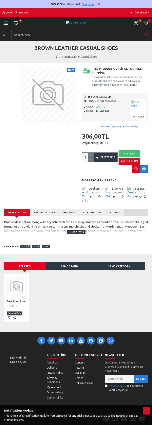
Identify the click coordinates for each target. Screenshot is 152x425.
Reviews (69, 212)
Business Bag (141, 188)
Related (25, 266)
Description (17, 212)
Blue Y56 (117, 188)
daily (36, 246)
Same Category (119, 266)
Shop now (88, 4)
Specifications (44, 212)
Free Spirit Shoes (17, 301)
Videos (115, 212)
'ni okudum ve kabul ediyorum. (126, 388)
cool (46, 246)
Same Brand (69, 266)
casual (25, 246)
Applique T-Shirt (96, 188)
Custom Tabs (92, 212)
